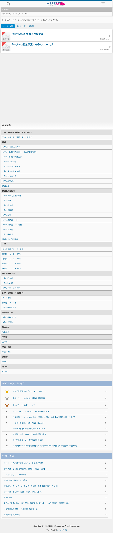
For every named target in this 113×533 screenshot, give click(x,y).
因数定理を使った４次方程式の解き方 (28, 440)
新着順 (31, 26)
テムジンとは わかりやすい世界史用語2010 (31, 411)
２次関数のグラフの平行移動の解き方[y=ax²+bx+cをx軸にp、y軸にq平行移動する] (45, 446)
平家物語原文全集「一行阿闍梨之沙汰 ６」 (21, 509)
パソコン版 (62, 530)
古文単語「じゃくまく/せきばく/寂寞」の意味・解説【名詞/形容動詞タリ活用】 (44, 417)
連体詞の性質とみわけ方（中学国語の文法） (30, 434)
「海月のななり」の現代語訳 (15, 475)
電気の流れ (8, 497)
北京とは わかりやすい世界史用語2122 (29, 398)
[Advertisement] (56, 87)
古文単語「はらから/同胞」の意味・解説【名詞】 (23, 492)
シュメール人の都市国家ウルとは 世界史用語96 (23, 463)
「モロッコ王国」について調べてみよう (29, 423)
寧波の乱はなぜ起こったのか (24, 405)
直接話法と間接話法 (12, 515)
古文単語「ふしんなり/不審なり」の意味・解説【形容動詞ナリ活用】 (31, 486)
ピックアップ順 (8, 26)
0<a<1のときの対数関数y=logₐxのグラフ (29, 429)
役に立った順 (21, 26)
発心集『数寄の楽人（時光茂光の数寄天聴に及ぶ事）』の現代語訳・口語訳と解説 (36, 503)
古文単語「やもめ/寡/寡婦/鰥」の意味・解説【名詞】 (25, 469)
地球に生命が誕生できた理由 (15, 480)
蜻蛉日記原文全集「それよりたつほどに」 (29, 391)
